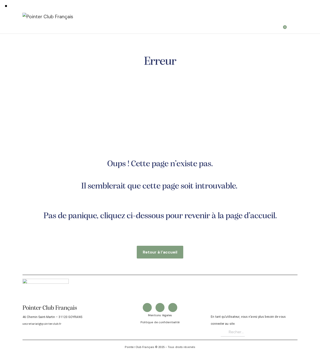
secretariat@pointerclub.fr (42, 324)
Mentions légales (160, 315)
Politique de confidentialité (160, 322)
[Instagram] (172, 307)
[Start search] (294, 25)
